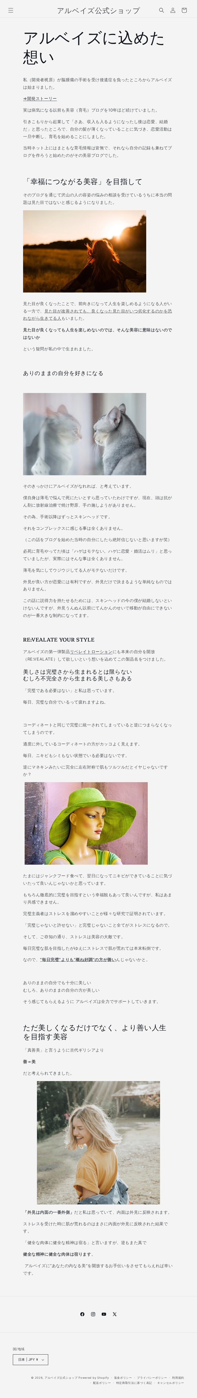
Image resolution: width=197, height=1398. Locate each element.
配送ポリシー (102, 1383)
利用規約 (178, 1377)
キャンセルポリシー (170, 1383)
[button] (10, 10)
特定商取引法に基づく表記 (134, 1383)
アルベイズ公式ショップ (61, 1377)
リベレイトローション (91, 651)
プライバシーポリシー (152, 1377)
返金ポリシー (123, 1377)
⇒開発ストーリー (40, 98)
